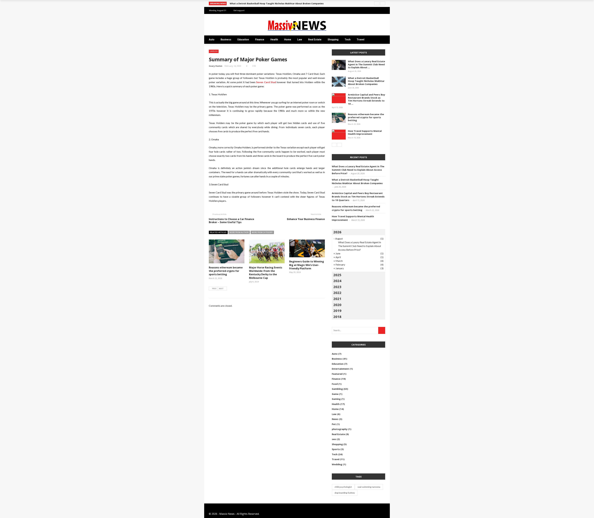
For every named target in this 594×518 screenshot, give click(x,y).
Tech (348, 39)
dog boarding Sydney (345, 492)
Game (335, 393)
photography (339, 429)
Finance (259, 39)
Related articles (218, 232)
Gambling (214, 51)
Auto (211, 39)
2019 (337, 310)
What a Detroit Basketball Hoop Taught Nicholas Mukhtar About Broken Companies (277, 3)
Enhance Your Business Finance (306, 219)
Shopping (333, 39)
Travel (360, 39)
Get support (238, 10)
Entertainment (340, 368)
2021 (337, 298)
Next (221, 288)
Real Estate (314, 39)
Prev (214, 288)
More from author (239, 232)
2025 (337, 274)
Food (335, 383)
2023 (337, 286)
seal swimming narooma (368, 487)
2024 (337, 280)
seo (334, 439)
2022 (337, 292)
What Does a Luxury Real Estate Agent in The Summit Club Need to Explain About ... (366, 64)
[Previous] (334, 145)
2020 (337, 304)
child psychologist (343, 487)
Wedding (337, 464)
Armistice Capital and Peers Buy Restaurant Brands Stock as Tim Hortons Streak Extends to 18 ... (366, 99)
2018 (337, 316)
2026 (337, 232)
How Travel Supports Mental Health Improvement (365, 132)
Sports (336, 449)
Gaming (336, 398)
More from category (262, 232)
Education (243, 39)
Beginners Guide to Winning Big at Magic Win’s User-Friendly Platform (306, 265)
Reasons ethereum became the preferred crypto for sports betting (226, 271)
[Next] (339, 145)
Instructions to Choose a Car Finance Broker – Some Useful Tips (231, 220)
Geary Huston (215, 66)
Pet (334, 424)
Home (287, 39)
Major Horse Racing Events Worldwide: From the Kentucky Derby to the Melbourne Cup (265, 273)
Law (299, 39)
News (335, 419)
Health (274, 39)
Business (226, 39)
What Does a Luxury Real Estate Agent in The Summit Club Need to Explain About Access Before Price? (358, 170)
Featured (337, 373)
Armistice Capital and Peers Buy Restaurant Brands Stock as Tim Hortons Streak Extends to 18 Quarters (358, 197)
